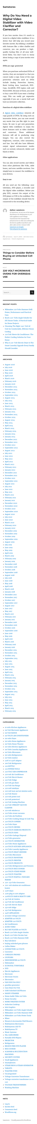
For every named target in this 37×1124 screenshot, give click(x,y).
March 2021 (9, 495)
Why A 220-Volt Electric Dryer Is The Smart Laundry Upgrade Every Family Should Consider (19, 345)
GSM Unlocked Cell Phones (15, 991)
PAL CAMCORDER (11, 1035)
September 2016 (11, 631)
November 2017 (11, 597)
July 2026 (8, 367)
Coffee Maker (10, 946)
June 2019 (9, 547)
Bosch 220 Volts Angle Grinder (17, 932)
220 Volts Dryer (11, 824)
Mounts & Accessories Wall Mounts (18, 1021)
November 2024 (11, 414)
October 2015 (10, 656)
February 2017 (10, 617)
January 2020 (10, 528)
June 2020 (9, 520)
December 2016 (11, 622)
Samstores (9, 7)
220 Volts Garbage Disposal (15, 835)
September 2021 (11, 481)
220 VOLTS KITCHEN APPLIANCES (18, 846)
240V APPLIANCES (12, 913)
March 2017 (9, 614)
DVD (6, 968)
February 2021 (10, 498)
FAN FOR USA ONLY (12, 982)
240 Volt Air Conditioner (14, 902)
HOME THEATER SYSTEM (15, 1002)
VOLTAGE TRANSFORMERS (15, 1085)
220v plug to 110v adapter (15, 894)
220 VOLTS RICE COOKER (15, 869)
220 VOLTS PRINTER (13, 860)
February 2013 (10, 711)
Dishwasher (9, 963)
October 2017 (10, 600)
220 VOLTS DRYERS (12, 827)
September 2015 (11, 658)
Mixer (7, 1018)
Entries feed (9, 1107)
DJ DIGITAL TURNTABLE (14, 966)
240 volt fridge (10, 907)
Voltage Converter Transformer (17, 1076)
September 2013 (11, 692)
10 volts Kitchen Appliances (15, 727)
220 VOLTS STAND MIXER (15, 871)
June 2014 (8, 669)
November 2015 (11, 653)
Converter (9, 952)
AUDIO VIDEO (10, 927)
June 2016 (9, 633)
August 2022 (10, 451)
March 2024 (9, 428)
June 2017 (8, 608)
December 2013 (11, 683)
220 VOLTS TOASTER (13, 874)
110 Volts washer (11, 758)
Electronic (9, 974)
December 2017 (11, 595)
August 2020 (10, 514)
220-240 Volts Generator (15, 883)
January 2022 (10, 470)
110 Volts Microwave (13, 752)
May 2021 (8, 492)
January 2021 (10, 500)
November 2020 (11, 506)
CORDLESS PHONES (12, 955)
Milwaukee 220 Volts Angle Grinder (18, 1010)
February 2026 (10, 381)
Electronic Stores (11, 977)
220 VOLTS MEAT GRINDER (15, 852)
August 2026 (10, 365)
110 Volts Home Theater (14, 744)
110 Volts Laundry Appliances (16, 749)
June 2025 (9, 403)
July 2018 (8, 578)
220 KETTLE (10, 766)
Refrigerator (9, 1043)
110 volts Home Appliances (15, 741)
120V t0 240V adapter (13, 761)
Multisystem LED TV (13, 1027)
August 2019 (10, 542)
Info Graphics (10, 1007)
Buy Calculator (10, 941)
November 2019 (11, 534)
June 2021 (8, 489)
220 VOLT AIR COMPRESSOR (16, 772)
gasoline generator (12, 985)
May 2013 (8, 703)
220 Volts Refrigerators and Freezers (19, 866)
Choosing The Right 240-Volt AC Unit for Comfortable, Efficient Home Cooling (19, 329)
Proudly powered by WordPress (21, 1120)
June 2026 (9, 370)
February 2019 (10, 559)
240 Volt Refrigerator (13, 910)
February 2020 (10, 525)
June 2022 (9, 456)
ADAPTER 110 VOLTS (13, 919)
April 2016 (9, 639)
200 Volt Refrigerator (13, 763)
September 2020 (11, 511)
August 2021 (9, 484)
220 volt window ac (12, 810)
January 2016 (10, 647)
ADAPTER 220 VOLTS (13, 921)
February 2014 (10, 678)
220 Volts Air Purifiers (13, 816)
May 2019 (8, 550)
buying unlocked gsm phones (16, 943)
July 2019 (8, 545)
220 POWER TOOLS (12, 769)
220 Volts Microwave (13, 855)
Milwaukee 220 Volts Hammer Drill (18, 1013)
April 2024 (9, 426)
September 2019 (11, 539)
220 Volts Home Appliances (15, 844)
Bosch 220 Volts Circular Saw (16, 935)
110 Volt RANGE (11, 733)
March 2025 (9, 406)
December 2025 (11, 387)
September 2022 (11, 448)
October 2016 (10, 628)
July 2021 (8, 487)
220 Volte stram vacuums (15, 813)
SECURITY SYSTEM (12, 1057)
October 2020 (10, 509)
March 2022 (9, 464)
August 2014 (9, 667)
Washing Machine (12, 1088)
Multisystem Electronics (14, 1024)
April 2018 (9, 586)
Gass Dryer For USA (12, 988)
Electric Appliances (18, 239)
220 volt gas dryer (12, 783)
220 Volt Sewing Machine (15, 802)
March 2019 (9, 556)
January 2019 (10, 561)
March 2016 (9, 642)
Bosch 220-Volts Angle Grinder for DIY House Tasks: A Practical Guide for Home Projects (18, 320)
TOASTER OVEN (11, 1071)
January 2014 (10, 681)
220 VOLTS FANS (11, 833)
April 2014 (9, 672)
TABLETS (8, 1068)
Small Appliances (11, 1060)
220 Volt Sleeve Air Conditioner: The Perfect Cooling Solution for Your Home (19, 337)
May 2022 (9, 459)
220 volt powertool (12, 799)
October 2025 (10, 392)
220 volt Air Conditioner (14, 774)
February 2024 (10, 431)
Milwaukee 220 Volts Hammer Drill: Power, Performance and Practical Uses (19, 312)
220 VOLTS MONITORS (14, 858)
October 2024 (10, 417)
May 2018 (8, 584)
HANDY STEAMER (12, 993)
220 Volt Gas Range (12, 786)
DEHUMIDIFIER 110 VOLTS (15, 960)
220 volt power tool (12, 797)
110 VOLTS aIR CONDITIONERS (17, 736)
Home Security (10, 999)
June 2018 (8, 581)
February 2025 (10, 409)
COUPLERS (9, 957)
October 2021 (10, 478)
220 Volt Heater (11, 794)
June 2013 (8, 700)
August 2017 (9, 606)
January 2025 (10, 412)
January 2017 (10, 620)
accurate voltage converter (15, 916)
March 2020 (9, 523)
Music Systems (10, 1032)
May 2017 (8, 611)
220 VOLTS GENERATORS (15, 841)
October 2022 (10, 445)
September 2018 (11, 572)
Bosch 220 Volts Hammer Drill (16, 938)
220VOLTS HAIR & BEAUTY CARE (17, 896)
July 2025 (8, 401)
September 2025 (11, 395)
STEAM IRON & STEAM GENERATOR (19, 1065)
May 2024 (9, 423)
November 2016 (11, 625)
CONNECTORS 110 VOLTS (14, 949)
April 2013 (9, 705)
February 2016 (10, 644)
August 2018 (9, 575)
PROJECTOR (9, 1040)
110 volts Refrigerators (13, 755)
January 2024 (10, 434)
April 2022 (9, 462)
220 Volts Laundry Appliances (16, 849)
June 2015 (8, 664)
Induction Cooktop (12, 1004)
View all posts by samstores (18, 229)
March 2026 (9, 378)
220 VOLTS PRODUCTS (14, 863)
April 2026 (9, 376)
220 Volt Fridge (11, 780)
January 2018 (10, 592)
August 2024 (10, 420)
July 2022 (8, 453)
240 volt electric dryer (13, 905)
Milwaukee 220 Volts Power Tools (18, 1016)
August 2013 (9, 694)
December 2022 (11, 439)
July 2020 (8, 517)
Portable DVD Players (13, 1038)
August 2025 (10, 398)
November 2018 (11, 567)
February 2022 (10, 467)
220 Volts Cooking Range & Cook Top (19, 819)
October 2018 (10, 570)
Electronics (9, 979)
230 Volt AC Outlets (12, 899)
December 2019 (11, 531)
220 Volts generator (12, 838)
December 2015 (11, 650)
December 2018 (11, 564)
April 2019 (9, 553)
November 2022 (11, 442)
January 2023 (10, 437)
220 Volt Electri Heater (14, 777)
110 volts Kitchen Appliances (16, 747)
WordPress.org (10, 1112)
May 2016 (8, 636)
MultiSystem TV (11, 1029)
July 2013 (8, 697)
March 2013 (9, 708)
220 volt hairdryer (12, 788)
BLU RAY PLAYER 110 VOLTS (16, 930)
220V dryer (9, 891)
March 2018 (9, 589)
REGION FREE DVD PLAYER (15, 1046)
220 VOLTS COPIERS (13, 822)
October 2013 (10, 689)
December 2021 (11, 473)
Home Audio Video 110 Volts (16, 996)
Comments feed (11, 1109)
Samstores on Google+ (17, 227)
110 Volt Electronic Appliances (16, 730)
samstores (9, 237)
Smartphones (10, 1063)
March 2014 (9, 675)
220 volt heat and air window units (18, 791)
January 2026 (10, 384)
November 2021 (11, 475)
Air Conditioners (11, 924)
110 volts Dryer (10, 738)
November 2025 (11, 390)
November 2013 (11, 686)
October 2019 (10, 536)
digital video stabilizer (14, 113)
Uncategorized (10, 1074)
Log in (7, 1104)
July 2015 (8, 661)
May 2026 (9, 373)
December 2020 (11, 503)
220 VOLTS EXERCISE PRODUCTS (18, 830)
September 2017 (11, 603)
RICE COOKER (10, 1049)
